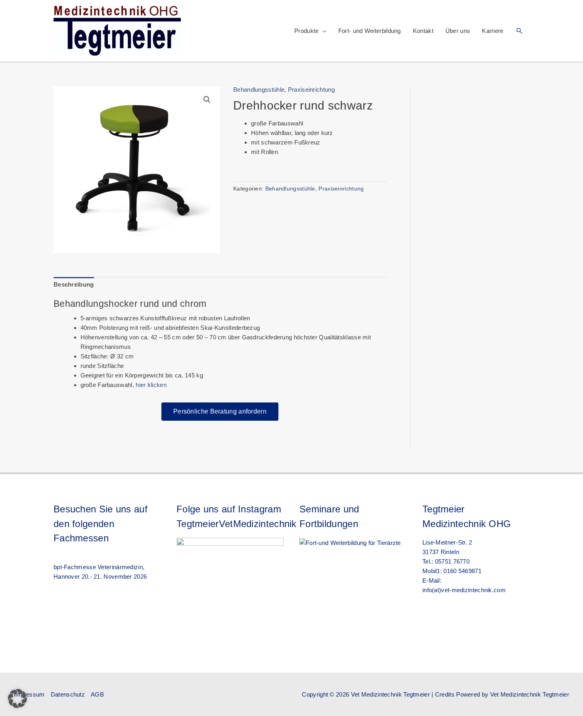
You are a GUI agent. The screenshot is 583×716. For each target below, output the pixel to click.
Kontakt (423, 30)
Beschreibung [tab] (74, 284)
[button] (520, 31)
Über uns (457, 30)
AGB (97, 694)
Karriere (492, 30)
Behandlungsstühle (258, 89)
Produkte (306, 30)
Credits (445, 694)
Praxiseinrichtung (311, 89)
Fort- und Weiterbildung (369, 30)
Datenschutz (68, 694)
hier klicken (151, 384)
